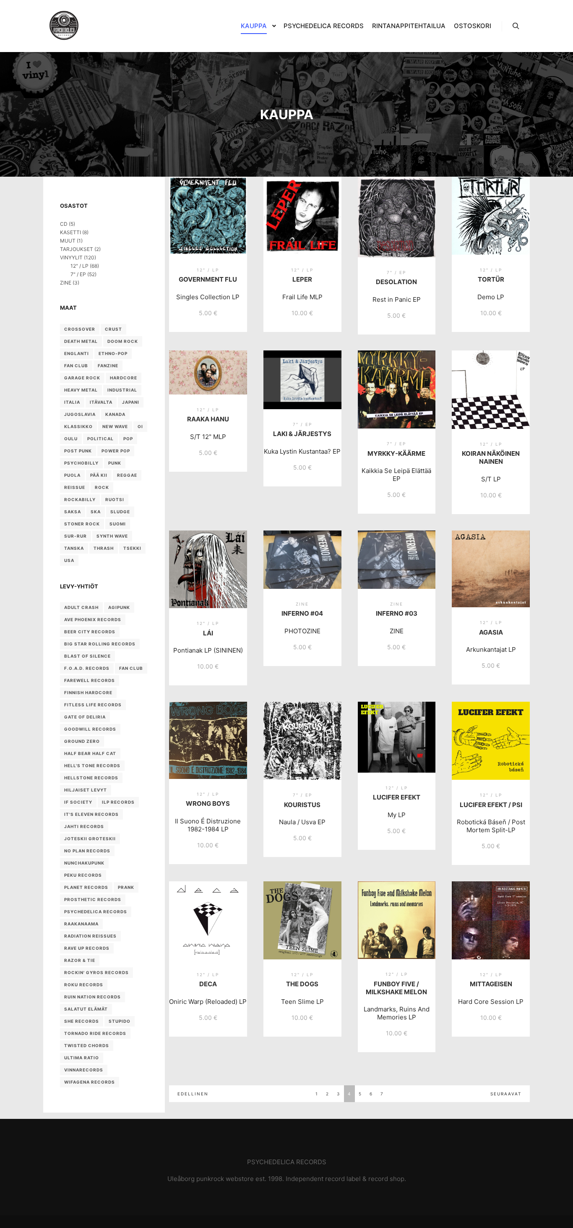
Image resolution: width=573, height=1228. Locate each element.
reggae (127, 475)
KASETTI (70, 232)
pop (128, 438)
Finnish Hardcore (88, 692)
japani (130, 402)
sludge (120, 511)
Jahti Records (84, 826)
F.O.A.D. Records (86, 668)
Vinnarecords (83, 1069)
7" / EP (78, 274)
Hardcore (123, 377)
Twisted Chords (86, 1045)
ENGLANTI (76, 353)
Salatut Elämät (86, 1008)
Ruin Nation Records (92, 996)
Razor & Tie (79, 960)
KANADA (115, 414)
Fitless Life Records (93, 704)
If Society (78, 802)
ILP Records (118, 802)
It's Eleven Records (91, 814)
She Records (81, 1021)
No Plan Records (87, 850)
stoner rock (82, 523)
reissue (74, 487)
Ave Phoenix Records (92, 619)
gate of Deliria (85, 716)
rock (102, 487)
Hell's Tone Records (92, 765)
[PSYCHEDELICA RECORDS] (64, 26)
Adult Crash (81, 607)
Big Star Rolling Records (99, 643)
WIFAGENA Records (89, 1081)
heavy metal (81, 389)
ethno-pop (113, 353)
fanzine (108, 365)
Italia (72, 402)
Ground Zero (82, 741)
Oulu (71, 438)
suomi (117, 523)
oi (140, 426)
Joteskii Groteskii (90, 838)
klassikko (78, 426)
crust (113, 329)
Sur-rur (75, 535)
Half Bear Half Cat (90, 753)
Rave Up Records (86, 948)
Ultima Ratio (81, 1057)
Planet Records (86, 887)
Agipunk (119, 607)
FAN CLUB (76, 365)
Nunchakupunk (84, 862)
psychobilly (81, 462)
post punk (78, 450)
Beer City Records (89, 631)
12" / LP (79, 266)
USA (69, 560)
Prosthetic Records (92, 899)
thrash (104, 548)
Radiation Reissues (90, 935)
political (100, 438)
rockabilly (80, 499)
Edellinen (192, 1093)
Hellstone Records (91, 777)
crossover (79, 329)
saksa (72, 511)
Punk (114, 462)
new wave (115, 426)
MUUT (68, 241)
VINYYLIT (71, 257)
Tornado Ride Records (95, 1033)
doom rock (122, 341)
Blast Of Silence (87, 655)
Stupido (119, 1021)
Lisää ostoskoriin (208, 235)
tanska (74, 548)
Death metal (81, 341)
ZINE (65, 283)
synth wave (112, 535)
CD (64, 224)
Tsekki (132, 548)
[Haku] (516, 26)
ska (96, 511)
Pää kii (98, 475)
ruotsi (114, 499)
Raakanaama (81, 923)
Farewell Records (89, 680)
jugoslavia (80, 414)
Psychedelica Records (95, 911)
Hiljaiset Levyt (85, 789)
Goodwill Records (90, 729)
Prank (126, 887)
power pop (116, 450)
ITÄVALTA (101, 402)
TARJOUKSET (76, 249)
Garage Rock (82, 377)
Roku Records (83, 984)
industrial (122, 389)
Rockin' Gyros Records (96, 972)
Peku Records (83, 875)
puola (72, 475)
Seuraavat (505, 1093)
